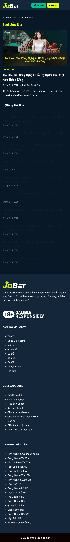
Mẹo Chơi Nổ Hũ (16, 492)
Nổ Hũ (10, 345)
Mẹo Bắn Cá (14, 518)
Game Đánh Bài (15, 505)
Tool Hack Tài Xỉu (17, 470)
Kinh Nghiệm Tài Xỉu (18, 462)
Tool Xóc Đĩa (8, 70)
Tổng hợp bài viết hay (19, 429)
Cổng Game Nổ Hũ (17, 488)
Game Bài (12, 349)
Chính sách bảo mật (18, 412)
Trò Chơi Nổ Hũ (15, 496)
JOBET (6, 17)
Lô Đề (10, 353)
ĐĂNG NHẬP (38, 5)
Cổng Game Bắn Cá (18, 513)
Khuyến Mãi (14, 366)
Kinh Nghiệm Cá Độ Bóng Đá (23, 453)
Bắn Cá (11, 357)
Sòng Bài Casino (16, 340)
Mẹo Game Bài (15, 509)
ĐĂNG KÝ (53, 5)
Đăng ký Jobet (15, 399)
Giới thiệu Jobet (16, 395)
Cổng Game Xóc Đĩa (18, 475)
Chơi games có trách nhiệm (22, 416)
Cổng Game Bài (16, 501)
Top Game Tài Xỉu (17, 466)
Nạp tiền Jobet (15, 403)
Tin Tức (11, 370)
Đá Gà (10, 362)
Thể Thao (12, 336)
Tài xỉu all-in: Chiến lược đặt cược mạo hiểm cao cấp (32, 258)
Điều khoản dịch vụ (18, 425)
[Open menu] (64, 5)
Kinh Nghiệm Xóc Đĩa (19, 479)
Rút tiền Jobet (15, 408)
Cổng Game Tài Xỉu (18, 458)
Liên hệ (11, 420)
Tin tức (15, 17)
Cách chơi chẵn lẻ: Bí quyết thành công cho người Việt (33, 133)
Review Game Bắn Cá (19, 522)
